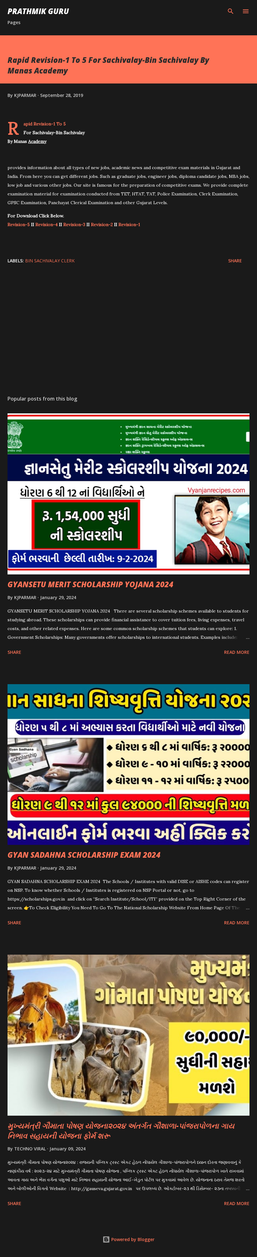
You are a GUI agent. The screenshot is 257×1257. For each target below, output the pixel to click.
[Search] (230, 11)
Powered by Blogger (132, 1239)
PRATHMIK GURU (38, 11)
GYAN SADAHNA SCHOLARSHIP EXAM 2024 (84, 855)
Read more (236, 652)
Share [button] (235, 261)
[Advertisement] (128, 331)
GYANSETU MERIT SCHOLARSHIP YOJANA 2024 (90, 584)
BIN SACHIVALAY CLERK (50, 261)
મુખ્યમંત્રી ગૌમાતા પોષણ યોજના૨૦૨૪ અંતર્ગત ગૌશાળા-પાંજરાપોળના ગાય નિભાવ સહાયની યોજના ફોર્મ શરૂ (121, 1130)
